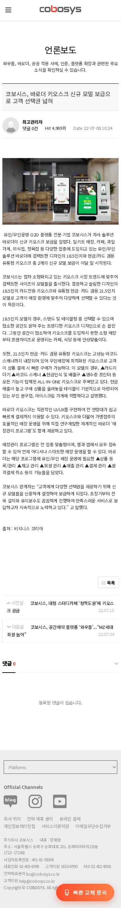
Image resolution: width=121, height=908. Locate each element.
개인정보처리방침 (19, 826)
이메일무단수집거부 (93, 826)
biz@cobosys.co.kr (42, 874)
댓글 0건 (30, 128)
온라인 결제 (69, 819)
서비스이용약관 (55, 826)
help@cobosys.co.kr (37, 881)
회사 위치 (12, 819)
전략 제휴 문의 (40, 819)
